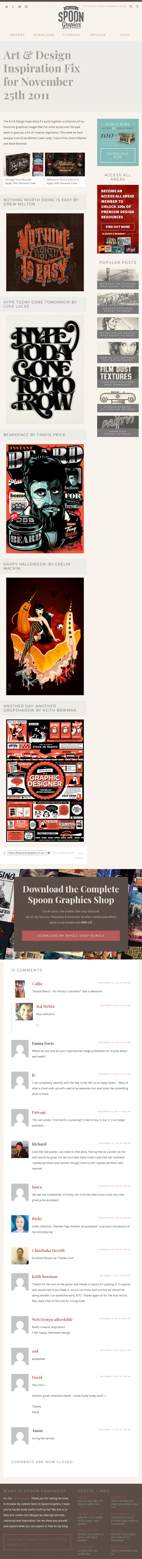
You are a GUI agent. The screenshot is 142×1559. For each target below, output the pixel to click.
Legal (117, 1530)
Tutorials (71, 35)
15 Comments (64, 853)
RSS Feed (131, 6)
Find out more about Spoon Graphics (37, 1542)
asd (35, 1351)
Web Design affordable (52, 1319)
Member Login (105, 6)
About (84, 1497)
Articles (98, 35)
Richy (37, 1218)
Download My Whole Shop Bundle (71, 935)
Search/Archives (137, 6)
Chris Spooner (21, 1498)
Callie (37, 983)
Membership (123, 1514)
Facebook (13, 6)
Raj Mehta (45, 1006)
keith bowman (44, 1276)
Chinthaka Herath (48, 1250)
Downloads (44, 35)
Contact (120, 1547)
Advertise (88, 1530)
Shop (125, 35)
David (37, 1377)
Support (87, 1547)
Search (118, 1497)
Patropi (39, 1112)
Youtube (19, 6)
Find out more (118, 226)
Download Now (117, 155)
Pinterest (26, 6)
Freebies (17, 35)
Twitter (6, 6)
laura (37, 1187)
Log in (130, 233)
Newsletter (90, 1514)
